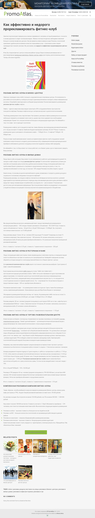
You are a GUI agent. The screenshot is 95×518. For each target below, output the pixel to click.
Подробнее (85, 4)
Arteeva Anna (59, 513)
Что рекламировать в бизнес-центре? (9, 481)
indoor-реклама (13, 489)
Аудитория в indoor (77, 47)
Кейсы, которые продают (79, 55)
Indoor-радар (75, 40)
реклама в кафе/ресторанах (23, 491)
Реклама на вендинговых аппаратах (40, 455)
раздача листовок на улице (29, 489)
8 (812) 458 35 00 (78, 12)
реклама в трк (38, 491)
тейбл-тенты (27, 271)
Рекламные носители (77, 70)
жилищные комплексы (22, 55)
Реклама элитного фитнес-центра (23, 481)
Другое (73, 51)
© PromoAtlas (50, 511)
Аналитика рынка (76, 44)
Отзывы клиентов (76, 62)
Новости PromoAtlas (77, 58)
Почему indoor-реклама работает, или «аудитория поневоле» (54, 456)
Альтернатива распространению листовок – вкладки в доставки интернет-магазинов (9, 458)
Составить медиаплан (36, 432)
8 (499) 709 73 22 (59, 12)
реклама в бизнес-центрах (48, 489)
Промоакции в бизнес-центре (24, 455)
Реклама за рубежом (77, 66)
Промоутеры (16, 330)
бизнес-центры (34, 55)
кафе (40, 55)
